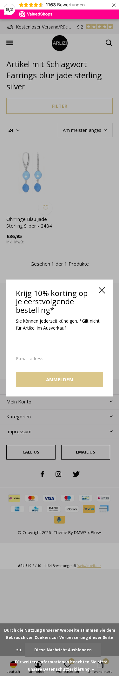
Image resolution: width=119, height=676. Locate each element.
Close (102, 290)
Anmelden (59, 379)
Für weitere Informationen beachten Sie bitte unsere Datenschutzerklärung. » (61, 665)
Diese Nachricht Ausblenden (63, 650)
